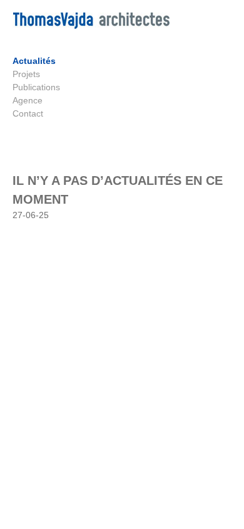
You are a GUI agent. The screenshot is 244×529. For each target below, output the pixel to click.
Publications (36, 87)
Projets (26, 74)
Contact (28, 113)
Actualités (34, 61)
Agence (28, 100)
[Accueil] (91, 26)
